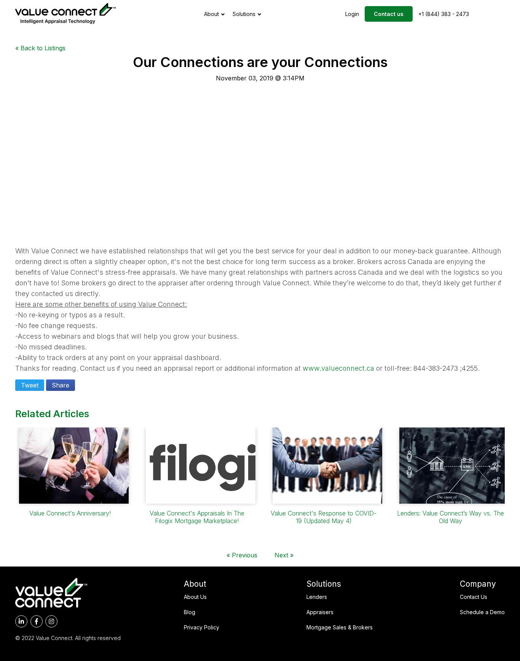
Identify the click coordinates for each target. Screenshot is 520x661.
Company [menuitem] (478, 584)
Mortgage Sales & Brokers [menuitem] (339, 627)
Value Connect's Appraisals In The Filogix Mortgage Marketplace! (197, 517)
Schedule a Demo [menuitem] (482, 612)
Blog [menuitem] (189, 612)
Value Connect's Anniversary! (70, 513)
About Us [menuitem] (195, 597)
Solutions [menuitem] (323, 584)
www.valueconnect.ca (338, 368)
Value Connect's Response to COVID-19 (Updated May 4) (323, 517)
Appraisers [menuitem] (319, 612)
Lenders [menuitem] (316, 597)
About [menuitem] (195, 584)
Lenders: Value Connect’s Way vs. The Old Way (450, 517)
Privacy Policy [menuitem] (201, 627)
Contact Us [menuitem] (473, 597)
